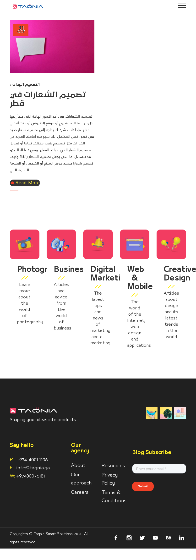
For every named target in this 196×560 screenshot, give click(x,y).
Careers (79, 492)
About (78, 465)
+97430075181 (30, 476)
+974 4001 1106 (29, 460)
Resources (113, 466)
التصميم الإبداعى (25, 84)
